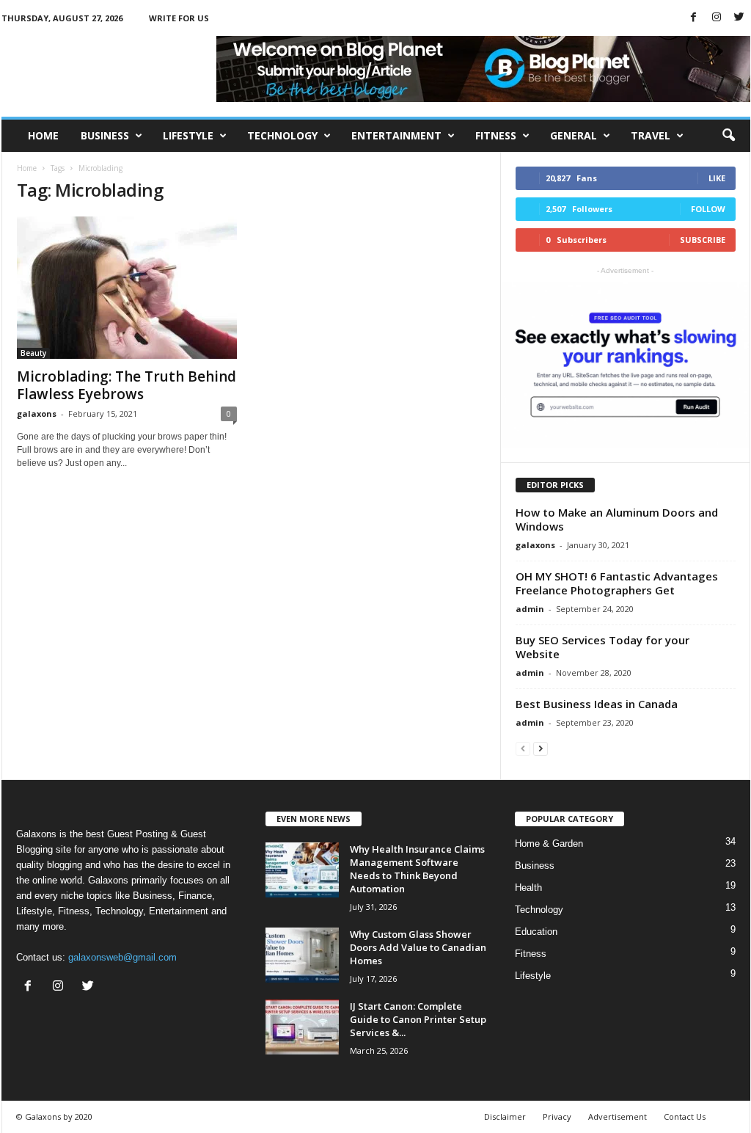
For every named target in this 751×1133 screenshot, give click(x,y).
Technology (282, 135)
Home (43, 135)
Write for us (179, 17)
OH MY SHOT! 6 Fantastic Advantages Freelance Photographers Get (617, 583)
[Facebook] (694, 18)
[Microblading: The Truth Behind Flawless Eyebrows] (127, 287)
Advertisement (617, 1116)
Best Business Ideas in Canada (597, 703)
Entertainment (396, 135)
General (573, 135)
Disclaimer (505, 1116)
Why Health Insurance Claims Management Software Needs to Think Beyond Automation (417, 868)
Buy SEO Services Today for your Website (602, 647)
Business (105, 135)
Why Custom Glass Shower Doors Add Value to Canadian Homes (418, 947)
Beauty (33, 353)
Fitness (495, 135)
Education (536, 931)
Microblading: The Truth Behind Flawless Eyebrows (126, 385)
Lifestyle (188, 135)
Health (528, 887)
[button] (728, 136)
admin (530, 608)
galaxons (36, 413)
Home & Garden (549, 843)
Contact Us (685, 1116)
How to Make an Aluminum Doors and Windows (617, 519)
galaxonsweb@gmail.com (122, 957)
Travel (650, 135)
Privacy (557, 1116)
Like (716, 177)
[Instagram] (716, 18)
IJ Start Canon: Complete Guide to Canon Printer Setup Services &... (418, 1019)
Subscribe (702, 239)
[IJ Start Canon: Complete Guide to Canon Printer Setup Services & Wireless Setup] (302, 1026)
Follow (708, 208)
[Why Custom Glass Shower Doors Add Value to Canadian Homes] (302, 955)
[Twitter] (739, 18)
